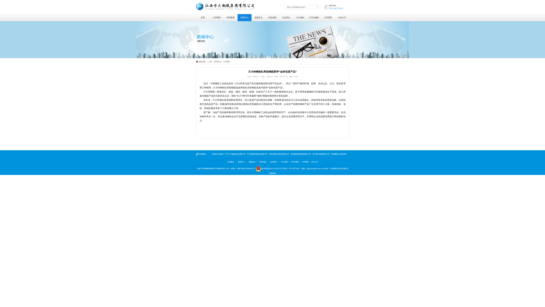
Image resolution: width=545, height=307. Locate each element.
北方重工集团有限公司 (320, 154)
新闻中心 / (242, 162)
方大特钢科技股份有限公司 (257, 154)
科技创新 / (263, 162)
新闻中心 (245, 17)
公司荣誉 (328, 17)
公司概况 (217, 17)
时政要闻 (231, 17)
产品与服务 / (295, 162)
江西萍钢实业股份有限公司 (279, 154)
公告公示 (342, 17)
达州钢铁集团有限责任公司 (301, 154)
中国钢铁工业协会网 (338, 154)
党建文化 (258, 17)
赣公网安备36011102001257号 (272, 169)
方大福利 (300, 17)
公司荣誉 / (305, 162)
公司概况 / (231, 162)
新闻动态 (217, 62)
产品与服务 (314, 17)
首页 (203, 17)
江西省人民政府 (218, 154)
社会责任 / (274, 162)
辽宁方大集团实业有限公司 (235, 154)
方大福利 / (285, 162)
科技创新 (272, 17)
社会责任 (286, 17)
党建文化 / (253, 162)
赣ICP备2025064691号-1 (246, 169)
